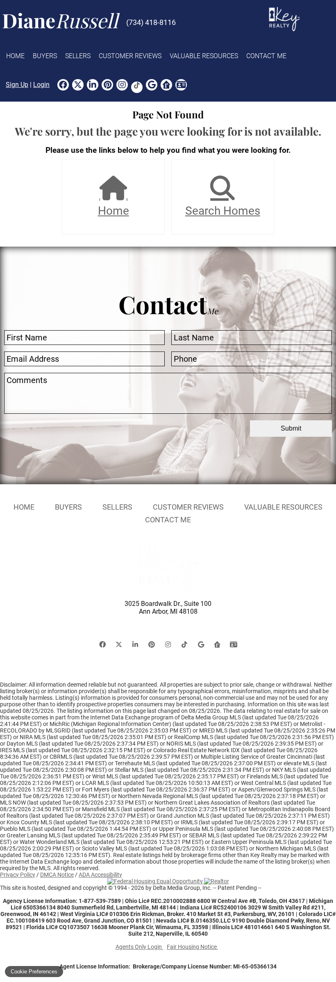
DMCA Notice (57, 874)
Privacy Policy (17, 874)
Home (15, 56)
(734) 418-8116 (151, 22)
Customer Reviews (130, 56)
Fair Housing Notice (192, 946)
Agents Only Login (139, 946)
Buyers (45, 56)
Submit (291, 428)
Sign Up (17, 84)
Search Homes (222, 211)
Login (41, 84)
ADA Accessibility (100, 874)
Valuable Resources (204, 56)
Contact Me (266, 56)
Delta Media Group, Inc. (182, 887)
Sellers (78, 56)
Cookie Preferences (34, 971)
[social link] (63, 85)
